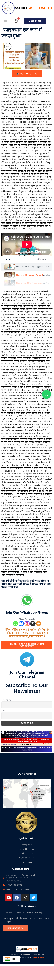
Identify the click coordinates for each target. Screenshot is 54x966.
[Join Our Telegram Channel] (27, 659)
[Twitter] (33, 897)
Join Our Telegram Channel (27, 674)
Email (4, 711)
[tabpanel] (27, 244)
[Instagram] (27, 623)
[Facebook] (21, 623)
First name (6, 700)
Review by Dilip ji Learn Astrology (32, 283)
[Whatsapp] (15, 623)
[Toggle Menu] (5, 21)
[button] (46, 394)
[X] (33, 623)
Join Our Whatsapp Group (27, 612)
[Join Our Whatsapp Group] (27, 600)
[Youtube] (8, 897)
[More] (38, 623)
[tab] (27, 267)
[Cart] (16, 20)
